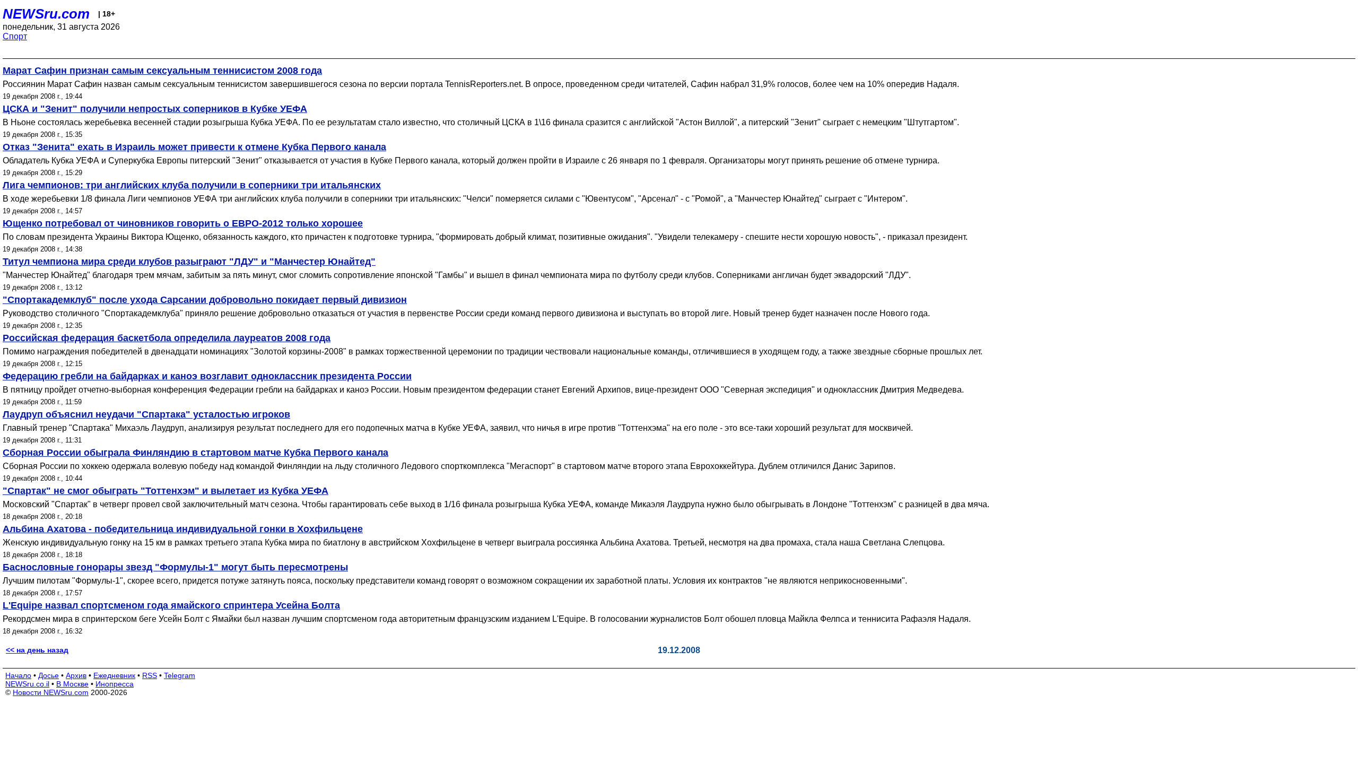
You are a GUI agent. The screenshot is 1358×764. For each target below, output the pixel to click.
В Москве (72, 684)
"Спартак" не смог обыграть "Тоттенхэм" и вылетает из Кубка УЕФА (165, 490)
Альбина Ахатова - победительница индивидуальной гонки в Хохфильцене (183, 529)
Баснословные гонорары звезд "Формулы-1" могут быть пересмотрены (175, 567)
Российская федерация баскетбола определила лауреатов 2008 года (166, 338)
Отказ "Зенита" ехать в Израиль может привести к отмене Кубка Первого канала (194, 147)
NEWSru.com (46, 14)
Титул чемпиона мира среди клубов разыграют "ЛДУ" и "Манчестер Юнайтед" (189, 261)
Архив (76, 675)
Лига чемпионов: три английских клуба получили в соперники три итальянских (192, 185)
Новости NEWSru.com (51, 692)
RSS (149, 675)
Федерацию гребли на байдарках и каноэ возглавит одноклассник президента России (207, 376)
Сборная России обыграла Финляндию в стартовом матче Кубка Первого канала (195, 452)
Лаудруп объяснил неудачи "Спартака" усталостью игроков (146, 414)
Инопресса (114, 684)
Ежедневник (114, 675)
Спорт (15, 36)
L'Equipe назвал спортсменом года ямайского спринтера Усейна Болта (171, 605)
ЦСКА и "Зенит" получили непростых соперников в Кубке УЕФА (155, 108)
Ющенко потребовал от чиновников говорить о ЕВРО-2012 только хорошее (183, 223)
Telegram (179, 675)
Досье (48, 675)
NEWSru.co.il (27, 684)
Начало (18, 675)
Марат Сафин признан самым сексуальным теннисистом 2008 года (162, 70)
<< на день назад (37, 650)
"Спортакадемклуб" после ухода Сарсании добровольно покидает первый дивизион (205, 299)
